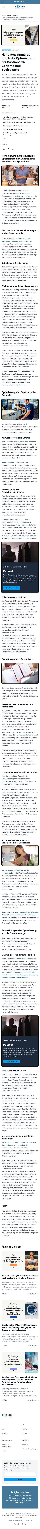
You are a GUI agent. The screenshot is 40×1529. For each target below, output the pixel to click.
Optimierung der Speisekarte (12, 129)
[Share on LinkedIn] (13, 149)
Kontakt (4, 1451)
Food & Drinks (11, 16)
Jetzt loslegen (20, 1503)
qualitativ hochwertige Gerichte (21, 959)
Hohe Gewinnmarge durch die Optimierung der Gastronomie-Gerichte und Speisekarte (17, 18)
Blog (3, 16)
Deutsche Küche (8, 462)
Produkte (4, 1433)
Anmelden (20, 1479)
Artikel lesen (32, 1293)
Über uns (24, 1429)
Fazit (4, 138)
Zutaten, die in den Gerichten (24, 442)
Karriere (24, 1433)
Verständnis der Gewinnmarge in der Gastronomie (19, 122)
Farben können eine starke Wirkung (21, 735)
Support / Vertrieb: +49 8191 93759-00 (13, 2)
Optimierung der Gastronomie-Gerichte (15, 126)
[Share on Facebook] (4, 149)
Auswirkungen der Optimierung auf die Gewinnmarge (15, 134)
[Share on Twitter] (8, 149)
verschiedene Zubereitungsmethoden (16, 522)
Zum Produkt (10, 588)
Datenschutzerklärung (29, 1449)
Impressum (25, 1444)
